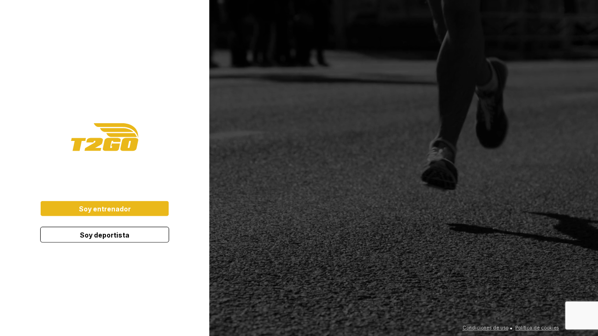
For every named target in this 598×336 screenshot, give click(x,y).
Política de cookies (537, 327)
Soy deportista (104, 235)
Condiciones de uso (485, 327)
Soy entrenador (105, 209)
